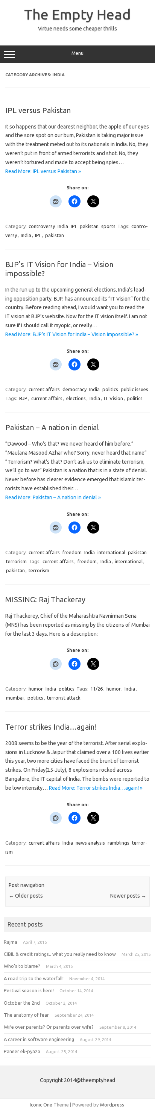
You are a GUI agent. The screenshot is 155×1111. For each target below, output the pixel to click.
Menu (77, 53)
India (63, 226)
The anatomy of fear (26, 1014)
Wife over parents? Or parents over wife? (49, 1026)
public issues (134, 389)
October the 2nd (22, 1002)
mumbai (15, 697)
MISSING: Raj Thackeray (45, 599)
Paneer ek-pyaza (22, 1051)
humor (36, 688)
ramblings (118, 842)
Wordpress (112, 1104)
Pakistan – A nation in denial (52, 427)
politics (110, 389)
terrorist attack (64, 697)
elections (76, 398)
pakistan (89, 226)
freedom (72, 552)
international (111, 552)
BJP (23, 398)
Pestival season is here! (29, 990)
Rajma (10, 942)
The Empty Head (77, 14)
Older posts (26, 896)
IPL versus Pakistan (38, 110)
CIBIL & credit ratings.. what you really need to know (60, 954)
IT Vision (113, 398)
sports (108, 226)
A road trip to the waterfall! (34, 978)
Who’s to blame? (22, 966)
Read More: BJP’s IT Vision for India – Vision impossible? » (71, 334)
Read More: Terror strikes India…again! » (96, 788)
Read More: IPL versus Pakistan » (43, 171)
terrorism (16, 561)
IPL (74, 226)
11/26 (96, 688)
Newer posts (128, 896)
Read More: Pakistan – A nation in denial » (53, 497)
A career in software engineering (39, 1039)
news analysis (90, 842)
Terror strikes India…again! (50, 727)
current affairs (44, 389)
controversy (42, 226)
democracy (74, 389)
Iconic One (41, 1104)
